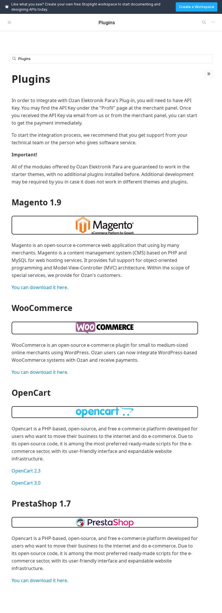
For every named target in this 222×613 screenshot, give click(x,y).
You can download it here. (40, 287)
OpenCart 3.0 (26, 483)
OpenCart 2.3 (26, 471)
